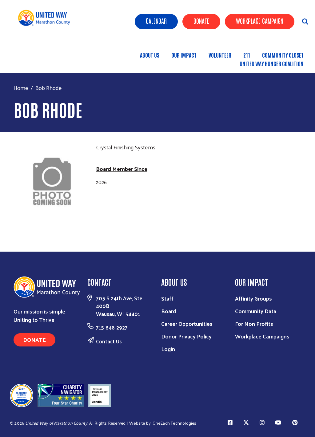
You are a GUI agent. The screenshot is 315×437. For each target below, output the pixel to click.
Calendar (156, 21)
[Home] (46, 18)
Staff (167, 298)
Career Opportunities (187, 323)
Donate (201, 21)
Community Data (255, 311)
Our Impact (184, 55)
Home (21, 87)
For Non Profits (254, 323)
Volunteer (220, 55)
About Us (149, 55)
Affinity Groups (253, 298)
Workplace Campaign (259, 21)
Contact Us (109, 341)
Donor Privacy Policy (186, 336)
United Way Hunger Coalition (272, 63)
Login (168, 349)
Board (168, 311)
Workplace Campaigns (262, 336)
